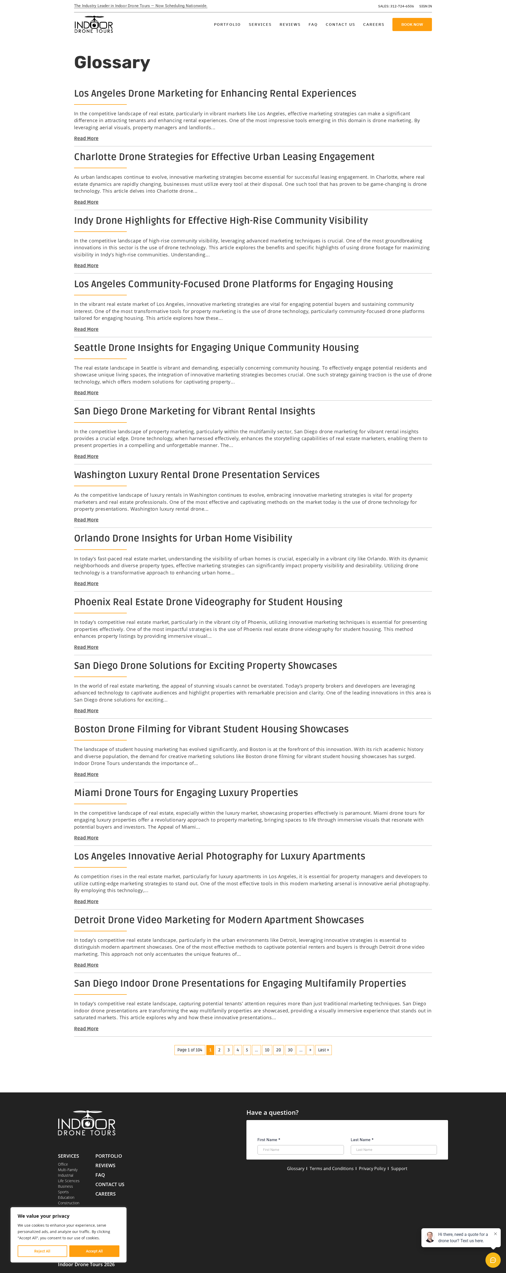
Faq (100, 1175)
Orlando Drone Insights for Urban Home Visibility (183, 538)
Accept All (94, 1251)
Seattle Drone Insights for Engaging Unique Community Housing (216, 348)
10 (267, 1050)
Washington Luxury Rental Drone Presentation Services (197, 475)
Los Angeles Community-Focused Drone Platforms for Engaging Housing (233, 284)
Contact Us (340, 24)
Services (260, 24)
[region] (68, 1234)
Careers (374, 24)
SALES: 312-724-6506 (396, 6)
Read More (86, 138)
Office (63, 1164)
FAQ (313, 24)
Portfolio (227, 24)
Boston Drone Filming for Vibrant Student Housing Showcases (211, 729)
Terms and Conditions (332, 1168)
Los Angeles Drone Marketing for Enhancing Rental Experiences (215, 94)
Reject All (42, 1251)
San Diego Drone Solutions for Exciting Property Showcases (205, 666)
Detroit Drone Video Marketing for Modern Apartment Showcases (219, 920)
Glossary (295, 1168)
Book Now (412, 24)
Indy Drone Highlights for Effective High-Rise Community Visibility (221, 221)
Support (399, 1168)
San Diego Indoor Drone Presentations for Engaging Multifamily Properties (240, 983)
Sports (63, 1191)
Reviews (290, 24)
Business (65, 1186)
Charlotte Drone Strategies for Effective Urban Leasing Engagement (224, 157)
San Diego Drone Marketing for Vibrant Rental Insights (194, 411)
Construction (68, 1202)
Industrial (65, 1175)
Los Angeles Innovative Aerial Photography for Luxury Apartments (219, 856)
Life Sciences (69, 1180)
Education (66, 1197)
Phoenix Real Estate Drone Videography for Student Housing (208, 602)
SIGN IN (425, 6)
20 (278, 1050)
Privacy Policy (372, 1168)
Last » (323, 1050)
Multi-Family (67, 1169)
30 (290, 1050)
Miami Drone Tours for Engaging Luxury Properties (186, 793)
